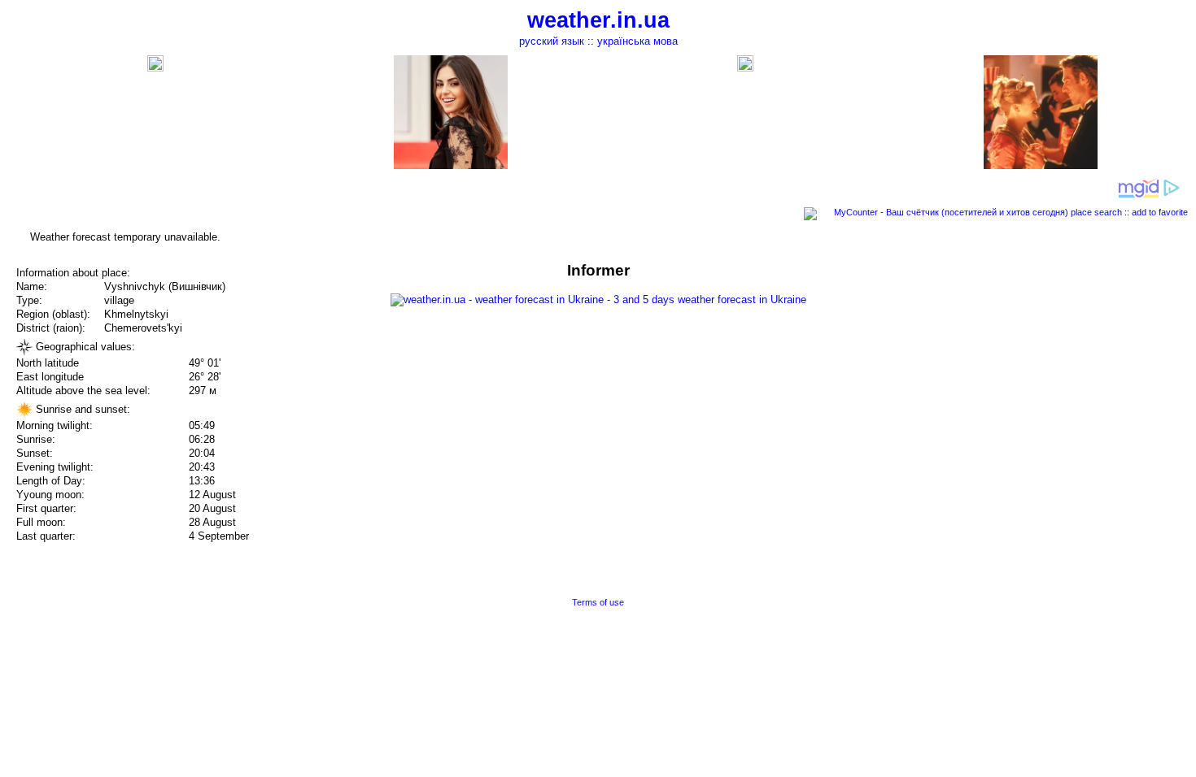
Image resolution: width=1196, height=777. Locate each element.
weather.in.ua (598, 20)
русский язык (551, 41)
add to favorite (1160, 212)
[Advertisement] (1031, 375)
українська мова (637, 41)
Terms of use (598, 602)
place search (1096, 212)
